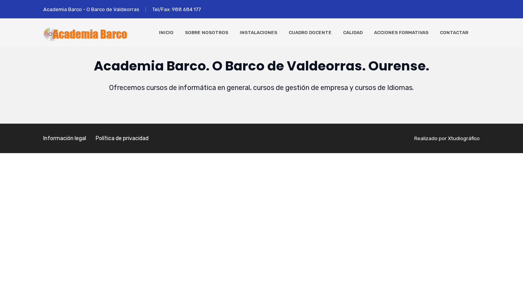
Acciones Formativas (401, 32)
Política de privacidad (122, 138)
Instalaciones (258, 32)
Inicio (166, 32)
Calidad (353, 32)
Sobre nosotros (206, 32)
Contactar (454, 32)
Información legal (64, 138)
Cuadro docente (310, 32)
